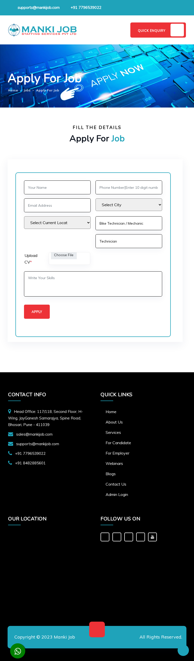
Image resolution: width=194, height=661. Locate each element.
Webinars (114, 463)
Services (113, 432)
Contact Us (116, 484)
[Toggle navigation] (119, 29)
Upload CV (31, 259)
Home (111, 411)
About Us (114, 422)
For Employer (117, 453)
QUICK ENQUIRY (151, 31)
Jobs (27, 90)
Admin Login (117, 494)
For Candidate (118, 442)
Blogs (111, 473)
